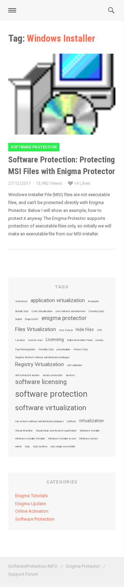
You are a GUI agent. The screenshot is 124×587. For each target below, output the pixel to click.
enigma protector (64, 318)
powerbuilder (63, 349)
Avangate (93, 301)
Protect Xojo (81, 349)
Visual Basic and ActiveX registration (56, 430)
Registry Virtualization (39, 364)
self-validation (74, 365)
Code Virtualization (42, 311)
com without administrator (71, 311)
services (70, 375)
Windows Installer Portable (30, 438)
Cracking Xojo (96, 311)
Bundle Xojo (22, 311)
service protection (53, 375)
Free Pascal (65, 330)
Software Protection (34, 147)
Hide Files (85, 330)
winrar (18, 446)
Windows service (88, 438)
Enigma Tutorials (31, 495)
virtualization (91, 421)
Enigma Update (30, 503)
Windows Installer (90, 430)
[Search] (113, 10)
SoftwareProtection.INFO (32, 566)
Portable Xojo (46, 349)
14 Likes (82, 183)
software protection (51, 394)
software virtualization (50, 408)
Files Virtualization (35, 329)
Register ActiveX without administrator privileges (42, 357)
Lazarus (20, 340)
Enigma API (31, 319)
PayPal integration (25, 349)
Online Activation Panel (79, 340)
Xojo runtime (40, 446)
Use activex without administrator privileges (39, 421)
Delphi (18, 319)
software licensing (41, 382)
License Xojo (35, 340)
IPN (99, 330)
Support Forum (23, 574)
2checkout (21, 301)
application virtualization (58, 300)
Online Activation (31, 511)
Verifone (71, 421)
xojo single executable (62, 446)
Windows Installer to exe (62, 438)
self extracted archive (27, 375)
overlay (99, 340)
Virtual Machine (24, 430)
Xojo (27, 446)
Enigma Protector (83, 566)
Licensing (55, 340)
